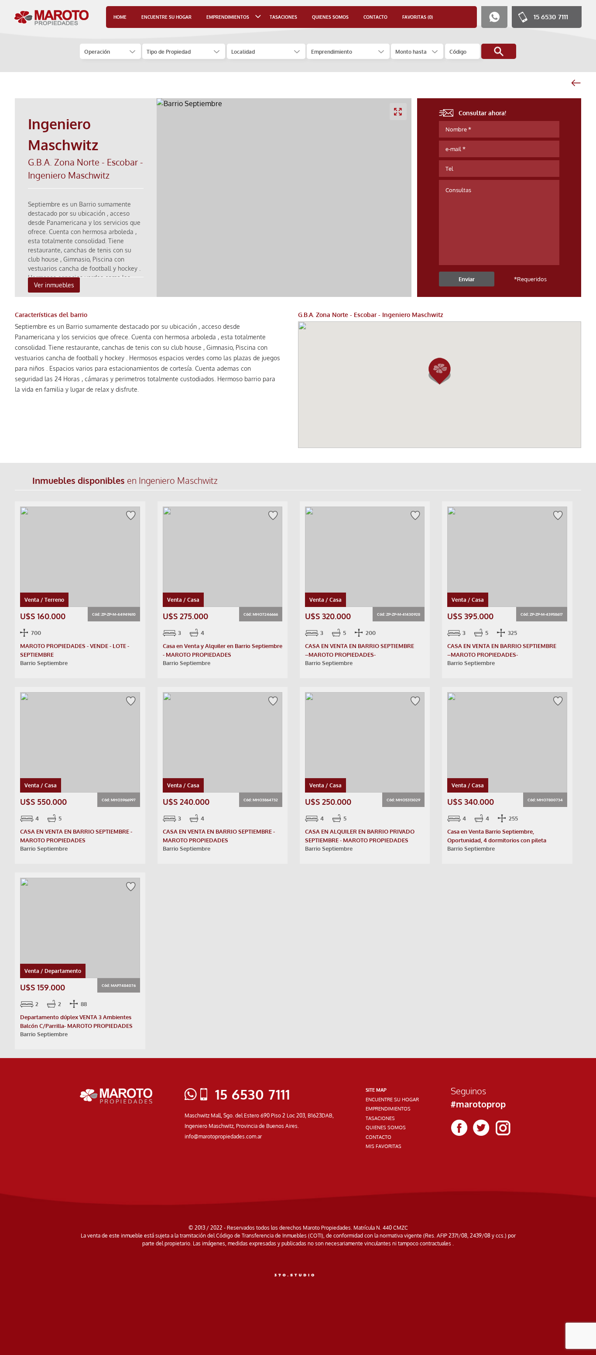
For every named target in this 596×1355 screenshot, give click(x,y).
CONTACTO (375, 17)
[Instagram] (503, 1128)
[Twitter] (481, 1128)
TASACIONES (283, 17)
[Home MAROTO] (51, 17)
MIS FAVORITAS (383, 1146)
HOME (120, 17)
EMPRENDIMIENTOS (388, 1109)
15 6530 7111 (551, 17)
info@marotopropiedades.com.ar (223, 1136)
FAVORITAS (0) (417, 17)
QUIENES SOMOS (330, 17)
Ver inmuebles (54, 285)
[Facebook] (459, 1128)
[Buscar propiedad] (498, 51)
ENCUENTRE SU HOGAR (166, 17)
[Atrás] (575, 83)
